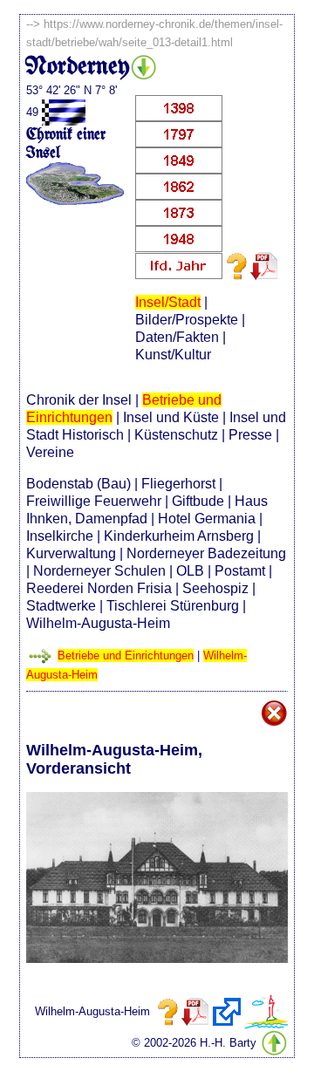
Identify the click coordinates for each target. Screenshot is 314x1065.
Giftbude (198, 501)
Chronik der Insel (79, 400)
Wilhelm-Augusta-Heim (98, 623)
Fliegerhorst (178, 483)
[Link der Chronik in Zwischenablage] (227, 1012)
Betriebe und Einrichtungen (126, 655)
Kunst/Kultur (173, 354)
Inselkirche (59, 536)
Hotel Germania (207, 518)
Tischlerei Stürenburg (172, 605)
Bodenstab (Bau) (78, 483)
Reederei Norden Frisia (99, 588)
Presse (250, 434)
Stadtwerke (61, 605)
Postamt (240, 570)
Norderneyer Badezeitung (206, 553)
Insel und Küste (171, 417)
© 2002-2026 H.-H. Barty (194, 1042)
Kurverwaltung (71, 553)
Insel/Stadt (168, 302)
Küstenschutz (176, 434)
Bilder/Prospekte (186, 319)
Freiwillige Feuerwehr (93, 501)
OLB (190, 570)
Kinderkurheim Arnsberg (179, 536)
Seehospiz (215, 588)
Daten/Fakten (177, 337)
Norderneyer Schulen (99, 570)
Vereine (50, 452)
